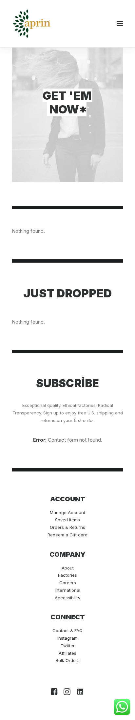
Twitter (68, 645)
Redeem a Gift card (67, 534)
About (68, 567)
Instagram (67, 638)
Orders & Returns (67, 527)
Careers (67, 582)
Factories (67, 575)
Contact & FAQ (67, 630)
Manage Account (67, 512)
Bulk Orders (68, 660)
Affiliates (67, 653)
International (67, 590)
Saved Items (67, 519)
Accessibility (67, 597)
